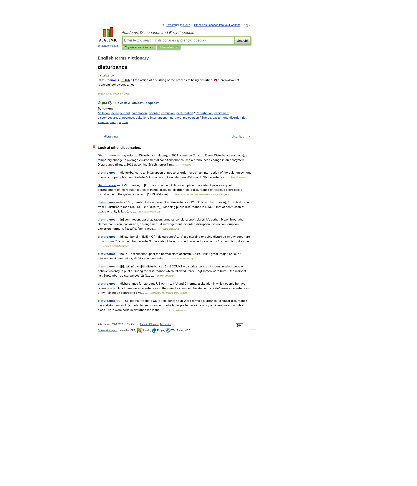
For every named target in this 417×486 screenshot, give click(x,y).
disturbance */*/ (109, 300)
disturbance (107, 172)
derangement (120, 113)
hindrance (174, 117)
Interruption (158, 117)
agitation (141, 117)
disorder (154, 113)
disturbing (111, 136)
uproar (123, 122)
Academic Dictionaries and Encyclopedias (158, 32)
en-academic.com (108, 45)
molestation (191, 117)
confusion (168, 113)
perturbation (184, 113)
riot (244, 117)
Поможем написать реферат (137, 102)
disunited (238, 136)
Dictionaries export (107, 330)
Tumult (206, 117)
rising (113, 122)
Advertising (165, 324)
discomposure (107, 117)
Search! (242, 40)
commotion (139, 113)
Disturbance (107, 155)
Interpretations (168, 47)
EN (246, 25)
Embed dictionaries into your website (217, 25)
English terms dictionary (139, 47)
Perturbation (204, 113)
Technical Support (149, 324)
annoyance (126, 117)
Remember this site (178, 25)
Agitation (104, 113)
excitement (221, 113)
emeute (103, 122)
